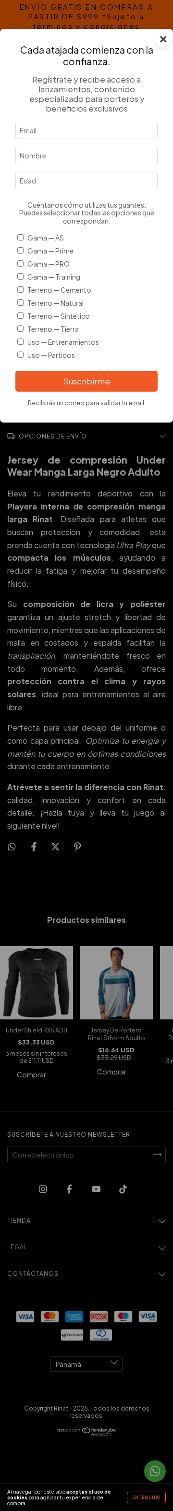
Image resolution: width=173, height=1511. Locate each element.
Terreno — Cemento (59, 289)
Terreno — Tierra (53, 329)
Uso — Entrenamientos (63, 342)
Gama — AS (45, 237)
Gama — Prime (50, 250)
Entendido (146, 1497)
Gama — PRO (48, 263)
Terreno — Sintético (58, 315)
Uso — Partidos (51, 355)
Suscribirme (86, 381)
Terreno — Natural (55, 302)
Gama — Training (53, 276)
